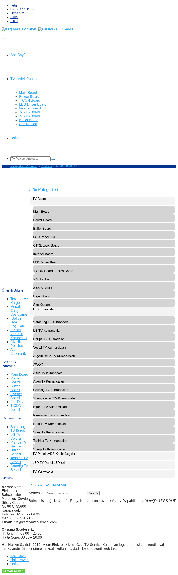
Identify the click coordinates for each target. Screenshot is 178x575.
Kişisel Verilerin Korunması (18, 334)
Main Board (28, 92)
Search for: (37, 493)
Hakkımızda (19, 560)
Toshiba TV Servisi (19, 460)
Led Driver (18, 402)
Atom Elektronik (18, 351)
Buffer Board (28, 120)
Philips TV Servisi (18, 444)
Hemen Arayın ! (13, 571)
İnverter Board (30, 108)
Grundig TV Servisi (19, 468)
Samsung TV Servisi (18, 428)
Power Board (29, 96)
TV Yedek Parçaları (25, 79)
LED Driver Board (32, 104)
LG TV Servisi (15, 436)
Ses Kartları (28, 124)
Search (93, 493)
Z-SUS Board (29, 116)
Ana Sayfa (18, 55)
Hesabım (17, 13)
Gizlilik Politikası (17, 344)
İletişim (15, 5)
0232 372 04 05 (22, 9)
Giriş (14, 17)
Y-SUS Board (29, 112)
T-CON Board (29, 100)
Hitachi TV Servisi (18, 452)
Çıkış (14, 21)
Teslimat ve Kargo (19, 301)
